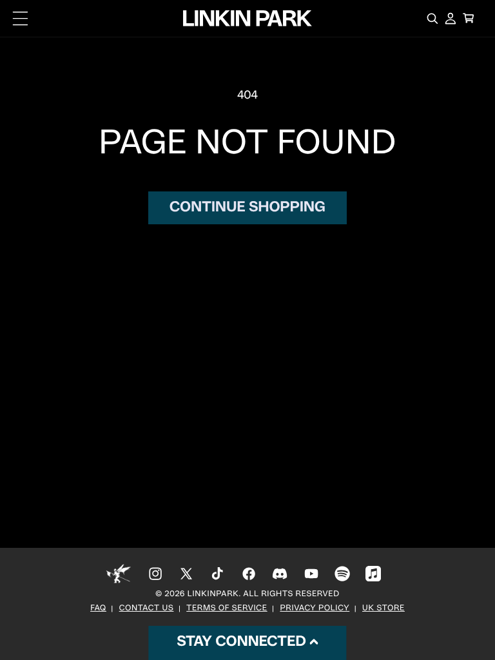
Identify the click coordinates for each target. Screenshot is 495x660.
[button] (20, 18)
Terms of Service (226, 609)
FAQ (98, 609)
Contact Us (146, 609)
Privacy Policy (314, 609)
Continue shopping (247, 207)
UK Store (383, 609)
